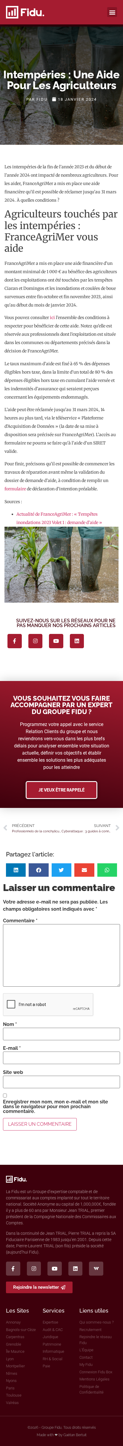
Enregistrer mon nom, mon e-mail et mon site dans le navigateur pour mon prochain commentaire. (55, 1107)
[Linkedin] (77, 641)
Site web (13, 1072)
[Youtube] (56, 641)
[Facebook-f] (14, 641)
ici (52, 317)
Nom (10, 1024)
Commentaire (20, 920)
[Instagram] (35, 641)
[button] (112, 12)
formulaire (15, 489)
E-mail (12, 1048)
